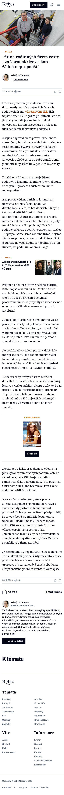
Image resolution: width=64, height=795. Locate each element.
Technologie (8, 712)
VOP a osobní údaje (43, 760)
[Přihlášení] (52, 5)
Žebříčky (6, 724)
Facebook (7, 787)
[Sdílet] (55, 91)
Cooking (6, 720)
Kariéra (37, 752)
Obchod (6, 744)
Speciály (38, 699)
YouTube (44, 787)
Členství (38, 744)
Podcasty (38, 712)
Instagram (22, 787)
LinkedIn (34, 787)
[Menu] (59, 5)
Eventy (37, 740)
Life (4, 716)
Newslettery (39, 716)
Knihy (4, 748)
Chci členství (38, 5)
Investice (6, 699)
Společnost (7, 707)
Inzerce (37, 748)
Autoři (5, 740)
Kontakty (38, 756)
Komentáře (39, 703)
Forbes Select (8, 752)
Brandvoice (39, 724)
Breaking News (41, 720)
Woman (38, 707)
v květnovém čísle (37, 111)
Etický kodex (40, 765)
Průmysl (6, 703)
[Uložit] (60, 91)
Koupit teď (32, 454)
